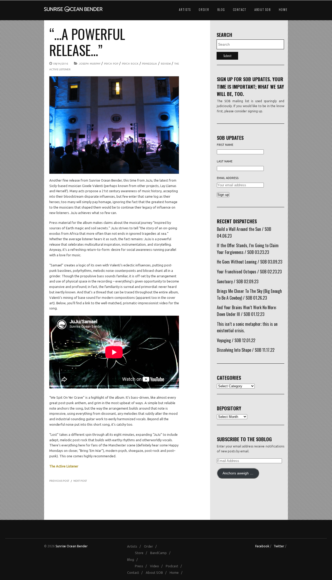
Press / (142, 566)
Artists (185, 10)
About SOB (262, 10)
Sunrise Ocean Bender (72, 546)
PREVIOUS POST (59, 480)
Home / (177, 572)
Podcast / (175, 566)
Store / (142, 553)
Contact (239, 10)
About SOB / (157, 572)
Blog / (133, 559)
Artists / (135, 546)
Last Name (224, 161)
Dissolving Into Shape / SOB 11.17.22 (245, 350)
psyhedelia (149, 63)
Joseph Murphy (89, 63)
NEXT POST (80, 480)
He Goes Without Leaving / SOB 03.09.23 (249, 262)
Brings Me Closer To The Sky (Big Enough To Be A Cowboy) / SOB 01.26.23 (249, 294)
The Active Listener (63, 466)
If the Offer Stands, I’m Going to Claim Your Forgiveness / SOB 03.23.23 (248, 248)
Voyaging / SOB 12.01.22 (236, 340)
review (166, 63)
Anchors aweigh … (238, 473)
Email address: (228, 177)
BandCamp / (161, 553)
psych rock (130, 63)
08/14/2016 (60, 63)
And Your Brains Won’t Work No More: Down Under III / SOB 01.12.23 (246, 310)
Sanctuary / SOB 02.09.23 (237, 281)
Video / (157, 566)
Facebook (262, 546)
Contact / (136, 572)
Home (283, 10)
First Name (225, 144)
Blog (221, 10)
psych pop (111, 63)
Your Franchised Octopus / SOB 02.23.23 (249, 271)
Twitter (279, 546)
